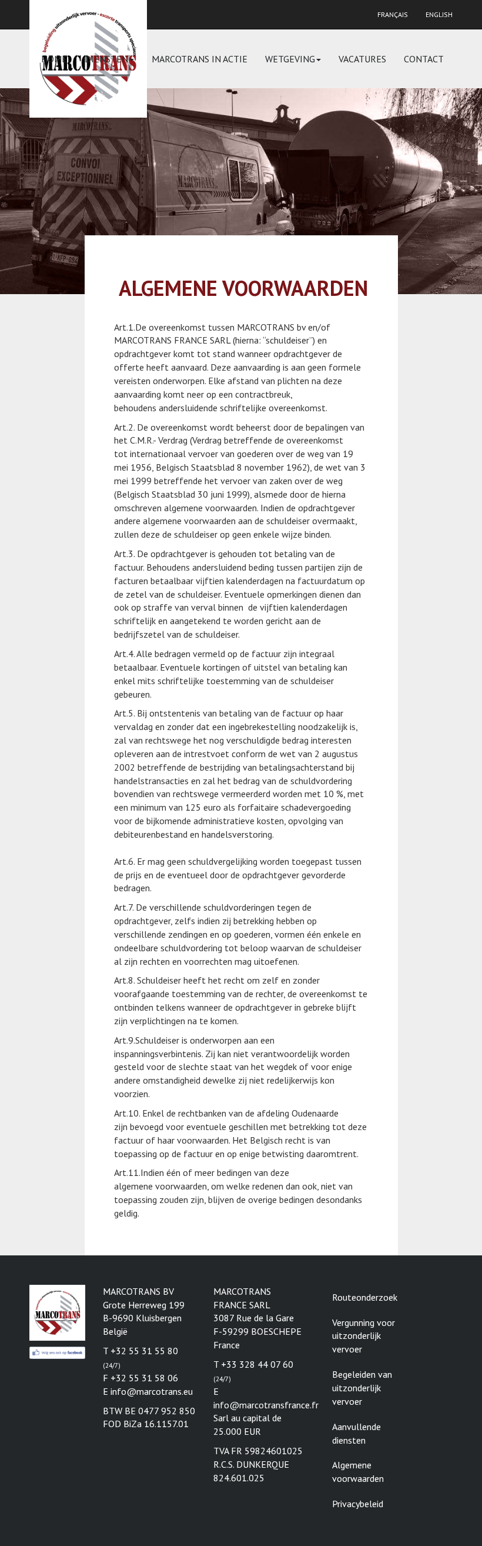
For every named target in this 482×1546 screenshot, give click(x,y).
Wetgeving (290, 59)
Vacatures (362, 59)
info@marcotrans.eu (152, 1391)
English (439, 14)
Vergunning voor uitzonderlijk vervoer (363, 1336)
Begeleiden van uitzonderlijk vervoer (362, 1387)
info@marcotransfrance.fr (266, 1405)
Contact (424, 59)
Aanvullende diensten (356, 1433)
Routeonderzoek (364, 1297)
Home (54, 59)
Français (392, 14)
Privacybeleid (357, 1504)
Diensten (106, 59)
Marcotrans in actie (199, 59)
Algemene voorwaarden (358, 1471)
